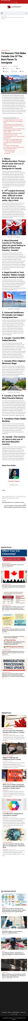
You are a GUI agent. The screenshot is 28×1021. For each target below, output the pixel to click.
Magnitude (20, 1018)
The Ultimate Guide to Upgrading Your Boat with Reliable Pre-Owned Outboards (14, 944)
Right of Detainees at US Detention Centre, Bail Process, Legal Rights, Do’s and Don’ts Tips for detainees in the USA (14, 965)
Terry (3, 567)
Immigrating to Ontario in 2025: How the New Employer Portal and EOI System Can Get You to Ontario (14, 620)
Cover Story (4, 972)
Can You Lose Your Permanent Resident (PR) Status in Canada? (14, 721)
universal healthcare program (13, 498)
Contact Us (22, 1012)
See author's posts (14, 484)
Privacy (9, 1012)
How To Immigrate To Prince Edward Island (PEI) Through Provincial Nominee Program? (15, 505)
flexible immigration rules (10, 496)
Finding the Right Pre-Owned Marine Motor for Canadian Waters (14, 922)
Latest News (4, 929)
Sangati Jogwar (4, 66)
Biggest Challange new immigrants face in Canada (14, 748)
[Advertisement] (14, 34)
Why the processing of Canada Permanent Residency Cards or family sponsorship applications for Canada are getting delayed (14, 665)
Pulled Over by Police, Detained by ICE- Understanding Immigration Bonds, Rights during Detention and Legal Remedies (14, 899)
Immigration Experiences (8, 728)
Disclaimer (4, 1012)
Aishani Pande (5, 734)
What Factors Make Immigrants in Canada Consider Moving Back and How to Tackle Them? (14, 775)
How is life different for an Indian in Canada (13, 501)
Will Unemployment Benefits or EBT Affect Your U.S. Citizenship (14, 556)
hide (18, 118)
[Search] (26, 13)
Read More (5, 740)
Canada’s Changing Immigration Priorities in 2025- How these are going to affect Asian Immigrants (14, 642)
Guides (3, 951)
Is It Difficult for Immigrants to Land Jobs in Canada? (14, 804)
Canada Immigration (5, 50)
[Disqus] (14, 528)
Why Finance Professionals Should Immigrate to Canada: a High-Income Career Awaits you (14, 577)
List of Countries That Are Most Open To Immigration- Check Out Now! (14, 835)
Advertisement (15, 1012)
